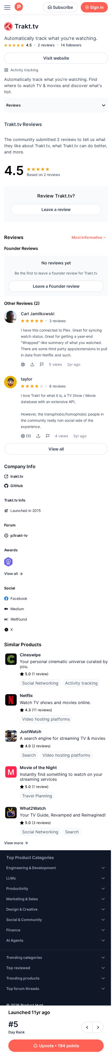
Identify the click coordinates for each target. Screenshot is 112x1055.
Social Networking (40, 683)
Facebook (18, 598)
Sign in (97, 7)
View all (56, 449)
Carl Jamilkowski (37, 313)
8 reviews (57, 386)
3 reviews (57, 321)
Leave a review (56, 209)
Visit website (56, 58)
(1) (28, 436)
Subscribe (63, 7)
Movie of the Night (38, 767)
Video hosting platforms (46, 719)
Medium (17, 609)
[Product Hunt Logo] (19, 7)
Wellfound (18, 619)
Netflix (26, 695)
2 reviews (46, 45)
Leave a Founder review (56, 286)
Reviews (13, 105)
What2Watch (33, 808)
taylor (26, 379)
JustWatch (30, 731)
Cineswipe (30, 654)
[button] (32, 364)
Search (29, 755)
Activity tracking (24, 70)
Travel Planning (37, 795)
